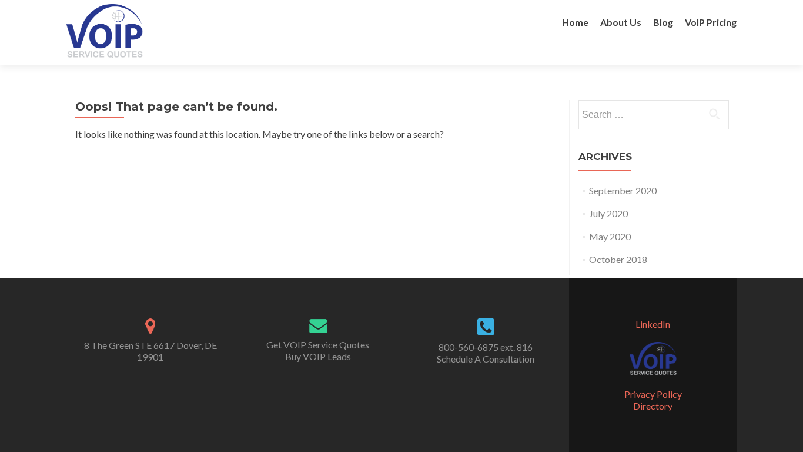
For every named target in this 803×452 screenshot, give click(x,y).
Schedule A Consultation (485, 358)
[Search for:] (653, 114)
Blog (663, 22)
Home (575, 22)
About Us (620, 22)
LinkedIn (652, 324)
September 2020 (623, 190)
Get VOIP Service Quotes (317, 344)
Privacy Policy (653, 394)
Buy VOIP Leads (318, 356)
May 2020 (610, 236)
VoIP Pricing (711, 22)
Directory (652, 405)
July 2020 (608, 213)
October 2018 (618, 259)
